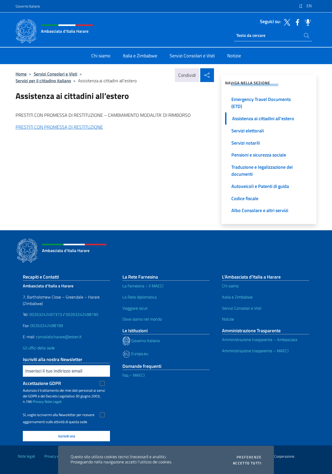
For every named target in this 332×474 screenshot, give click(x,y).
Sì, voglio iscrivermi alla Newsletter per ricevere (58, 415)
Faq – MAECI (133, 375)
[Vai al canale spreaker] (306, 22)
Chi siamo (230, 286)
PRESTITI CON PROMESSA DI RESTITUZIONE (59, 127)
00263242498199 (46, 325)
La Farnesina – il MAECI (142, 286)
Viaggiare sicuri (135, 308)
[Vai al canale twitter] (286, 22)
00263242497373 (45, 314)
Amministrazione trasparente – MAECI (255, 351)
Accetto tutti (247, 463)
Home (21, 74)
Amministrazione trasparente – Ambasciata (259, 339)
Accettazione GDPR (42, 383)
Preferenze (249, 457)
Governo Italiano (28, 6)
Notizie (228, 319)
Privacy (38, 401)
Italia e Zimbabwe (237, 297)
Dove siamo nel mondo (142, 319)
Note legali (26, 456)
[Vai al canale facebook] (296, 22)
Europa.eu (139, 353)
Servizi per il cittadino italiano (43, 80)
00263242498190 (82, 314)
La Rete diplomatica (139, 297)
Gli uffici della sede (39, 348)
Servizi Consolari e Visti (55, 74)
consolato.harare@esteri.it (59, 337)
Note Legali (53, 401)
